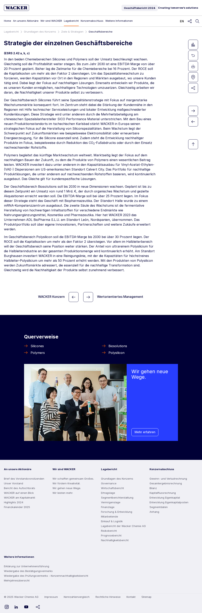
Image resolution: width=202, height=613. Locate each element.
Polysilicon (116, 353)
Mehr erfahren (145, 432)
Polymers (38, 353)
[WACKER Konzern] (73, 297)
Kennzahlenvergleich (77, 596)
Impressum (51, 596)
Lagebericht (11, 31)
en (182, 21)
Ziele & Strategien (72, 31)
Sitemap (146, 596)
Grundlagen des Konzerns (40, 31)
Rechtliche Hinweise (108, 596)
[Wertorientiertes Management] (88, 297)
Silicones (37, 346)
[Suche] (197, 21)
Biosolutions (117, 346)
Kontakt (131, 596)
